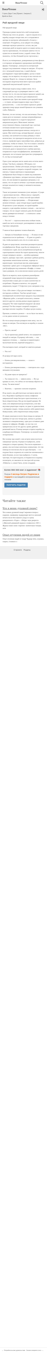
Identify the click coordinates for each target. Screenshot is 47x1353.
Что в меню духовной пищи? (20, 508)
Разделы (27, 550)
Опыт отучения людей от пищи (21, 534)
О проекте (18, 550)
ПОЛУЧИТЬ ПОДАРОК (16, 485)
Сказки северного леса (33, 1350)
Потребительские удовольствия (14, 1350)
